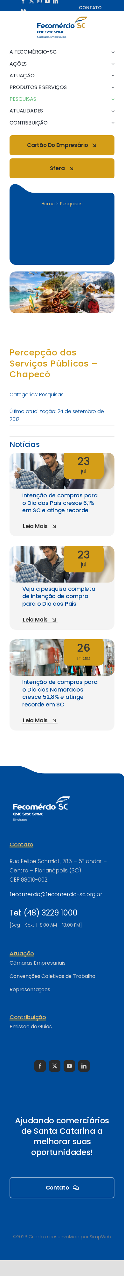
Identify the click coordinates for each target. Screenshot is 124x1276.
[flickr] (23, 10)
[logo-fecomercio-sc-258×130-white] (41, 795)
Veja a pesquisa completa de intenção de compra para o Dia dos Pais (58, 596)
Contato (90, 7)
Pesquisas (51, 394)
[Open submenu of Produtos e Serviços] (111, 87)
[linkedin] (84, 1066)
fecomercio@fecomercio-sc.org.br (56, 894)
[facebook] (40, 1066)
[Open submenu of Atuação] (111, 75)
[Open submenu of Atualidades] (111, 110)
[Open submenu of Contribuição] (111, 122)
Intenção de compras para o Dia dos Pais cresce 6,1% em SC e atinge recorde (60, 502)
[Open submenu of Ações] (111, 63)
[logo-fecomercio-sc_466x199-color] (62, 18)
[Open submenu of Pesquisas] (111, 99)
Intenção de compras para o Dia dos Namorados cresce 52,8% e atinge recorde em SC (60, 693)
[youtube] (69, 1066)
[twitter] (54, 1066)
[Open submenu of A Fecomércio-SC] (111, 51)
